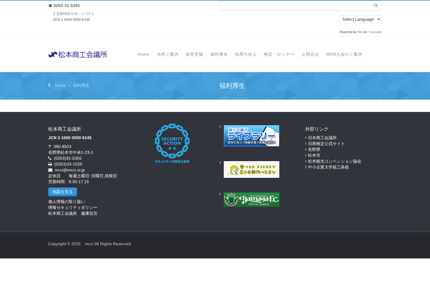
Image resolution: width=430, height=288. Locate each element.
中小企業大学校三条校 (328, 167)
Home (60, 85)
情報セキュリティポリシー (72, 207)
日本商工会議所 (322, 137)
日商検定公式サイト (326, 143)
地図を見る (62, 191)
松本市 (314, 155)
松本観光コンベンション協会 (334, 161)
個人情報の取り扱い (66, 201)
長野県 (314, 149)
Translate (375, 32)
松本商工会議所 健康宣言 (72, 213)
